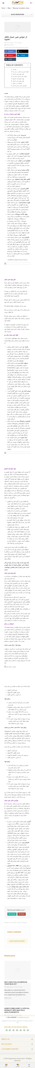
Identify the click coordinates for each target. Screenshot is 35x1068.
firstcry (25, 260)
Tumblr (10, 59)
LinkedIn (23, 55)
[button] (32, 3)
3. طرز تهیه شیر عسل (17, 74)
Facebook (11, 51)
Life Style (14, 922)
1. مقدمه (14, 69)
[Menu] (3, 3)
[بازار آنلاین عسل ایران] (17, 3)
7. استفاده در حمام (16, 83)
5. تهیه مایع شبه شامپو (17, 78)
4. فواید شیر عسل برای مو (19, 76)
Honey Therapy (22, 922)
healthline (11, 260)
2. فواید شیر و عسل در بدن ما (19, 71)
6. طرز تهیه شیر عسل (17, 81)
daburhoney (18, 260)
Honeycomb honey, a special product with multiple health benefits (17, 1010)
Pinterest (10, 55)
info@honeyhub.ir (23, 1017)
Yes (13, 914)
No (22, 914)
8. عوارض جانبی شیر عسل (19, 85)
